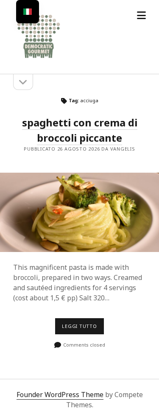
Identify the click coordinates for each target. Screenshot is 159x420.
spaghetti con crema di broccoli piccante (79, 212)
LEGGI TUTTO (83, 328)
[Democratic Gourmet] (38, 58)
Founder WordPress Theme (60, 394)
